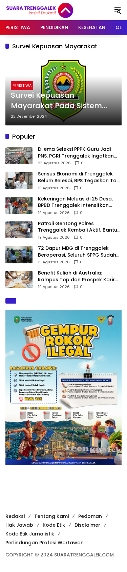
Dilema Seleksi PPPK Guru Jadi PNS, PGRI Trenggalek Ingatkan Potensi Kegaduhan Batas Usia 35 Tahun (79, 152)
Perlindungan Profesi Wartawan (44, 542)
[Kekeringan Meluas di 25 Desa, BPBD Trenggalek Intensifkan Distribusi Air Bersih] (19, 205)
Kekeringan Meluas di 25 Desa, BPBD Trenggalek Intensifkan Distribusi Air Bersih (75, 202)
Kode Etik (54, 525)
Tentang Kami (51, 516)
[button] (117, 10)
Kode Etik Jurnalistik (29, 533)
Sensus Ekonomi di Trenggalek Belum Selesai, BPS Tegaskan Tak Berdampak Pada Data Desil (78, 177)
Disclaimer (87, 525)
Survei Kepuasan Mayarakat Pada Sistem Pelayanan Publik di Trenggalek (56, 100)
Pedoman (90, 516)
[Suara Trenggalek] (52, 9)
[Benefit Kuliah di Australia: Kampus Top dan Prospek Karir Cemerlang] (19, 279)
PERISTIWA (22, 85)
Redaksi (15, 516)
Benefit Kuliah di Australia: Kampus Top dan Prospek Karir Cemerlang (76, 276)
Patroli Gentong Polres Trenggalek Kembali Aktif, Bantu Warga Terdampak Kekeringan (77, 227)
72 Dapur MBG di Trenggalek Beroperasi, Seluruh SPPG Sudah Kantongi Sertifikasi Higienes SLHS (79, 251)
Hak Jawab (19, 525)
